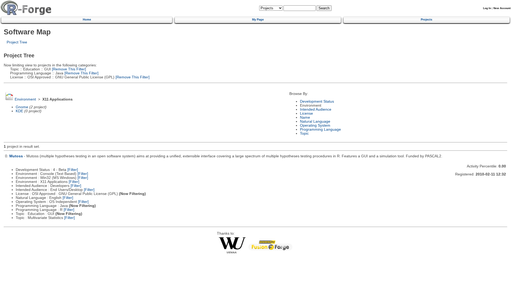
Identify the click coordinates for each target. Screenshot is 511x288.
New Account (501, 8)
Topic (304, 133)
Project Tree (17, 42)
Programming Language (320, 129)
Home (87, 19)
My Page (258, 19)
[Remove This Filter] (68, 69)
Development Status (317, 101)
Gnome (22, 107)
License (306, 113)
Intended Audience (315, 109)
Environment (25, 99)
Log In (487, 8)
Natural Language (315, 121)
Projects (426, 19)
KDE (19, 111)
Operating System (315, 125)
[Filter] (72, 170)
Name (305, 117)
